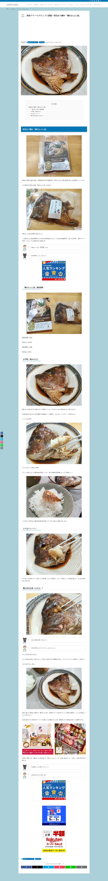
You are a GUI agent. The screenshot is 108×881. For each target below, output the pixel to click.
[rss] (96, 1)
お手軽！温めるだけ (36, 111)
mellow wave (12, 5)
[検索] (100, 1)
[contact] (98, 1)
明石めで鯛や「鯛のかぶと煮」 (38, 107)
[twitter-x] (90, 1)
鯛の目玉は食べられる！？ (37, 115)
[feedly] (94, 1)
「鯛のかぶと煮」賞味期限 (37, 109)
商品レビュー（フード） (33, 42)
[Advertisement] (54, 30)
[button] (26, 867)
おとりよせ (42, 42)
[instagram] (92, 1)
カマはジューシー (35, 113)
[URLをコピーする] (81, 867)
